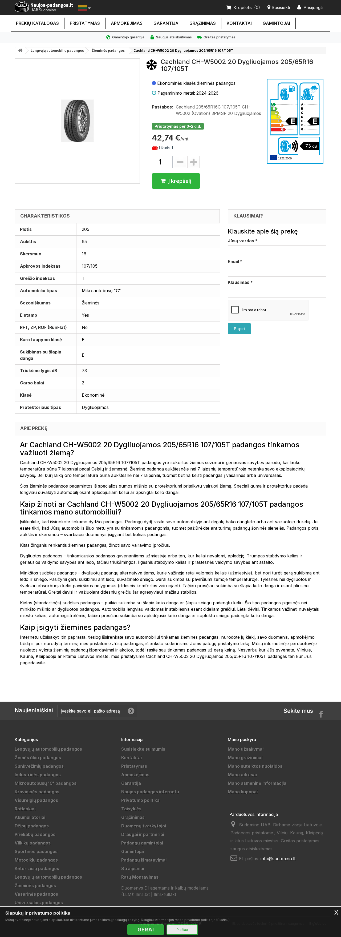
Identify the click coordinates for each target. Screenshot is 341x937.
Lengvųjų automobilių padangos (57, 51)
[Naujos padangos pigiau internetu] (44, 7)
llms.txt (143, 894)
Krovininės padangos (37, 791)
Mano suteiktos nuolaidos (255, 766)
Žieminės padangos (108, 51)
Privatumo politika (140, 800)
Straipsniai (132, 868)
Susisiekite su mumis (143, 749)
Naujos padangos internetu (150, 791)
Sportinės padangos (36, 851)
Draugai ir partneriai (142, 834)
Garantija (165, 23)
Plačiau (182, 930)
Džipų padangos (32, 826)
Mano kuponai (243, 791)
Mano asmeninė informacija (257, 783)
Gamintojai (276, 23)
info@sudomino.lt (278, 858)
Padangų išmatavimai (144, 860)
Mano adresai (242, 774)
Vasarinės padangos (36, 894)
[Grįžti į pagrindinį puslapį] (20, 50)
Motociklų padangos (36, 860)
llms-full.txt (165, 894)
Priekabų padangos (35, 834)
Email (235, 261)
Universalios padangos (39, 902)
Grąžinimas (202, 23)
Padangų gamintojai (142, 843)
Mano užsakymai (245, 749)
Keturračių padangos (37, 868)
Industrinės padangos (38, 774)
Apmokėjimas (127, 23)
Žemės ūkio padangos (38, 757)
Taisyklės (131, 808)
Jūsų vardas (243, 240)
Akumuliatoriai (30, 817)
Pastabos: (162, 107)
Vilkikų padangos (33, 843)
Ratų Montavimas (140, 877)
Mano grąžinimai (245, 757)
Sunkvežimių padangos (39, 766)
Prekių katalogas (37, 23)
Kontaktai (239, 23)
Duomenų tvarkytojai (143, 826)
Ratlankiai (25, 808)
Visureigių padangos (36, 800)
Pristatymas (85, 23)
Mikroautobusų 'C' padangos (45, 783)
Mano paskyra (242, 739)
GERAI (145, 929)
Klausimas (240, 282)
